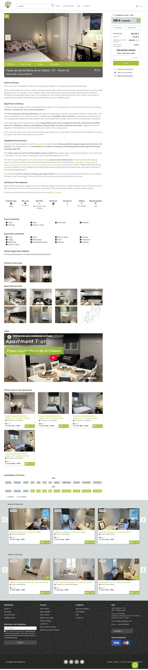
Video (40, 64)
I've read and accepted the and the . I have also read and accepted (19, 634)
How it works (44, 609)
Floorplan (54, 64)
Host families (80, 612)
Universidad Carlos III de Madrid (50, 165)
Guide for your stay (46, 618)
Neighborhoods (9, 618)
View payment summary (126, 50)
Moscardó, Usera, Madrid (19, 74)
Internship (7, 612)
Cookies (110, 662)
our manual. (56, 192)
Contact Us (86, 6)
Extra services (45, 615)
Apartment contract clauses (49, 630)
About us (7, 609)
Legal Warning (30, 631)
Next (99, 37)
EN (140, 6)
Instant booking (45, 621)
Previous (8, 37)
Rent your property (82, 609)
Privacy (116, 662)
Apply (135, 58)
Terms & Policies (126, 662)
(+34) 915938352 (123, 624)
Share (98, 70)
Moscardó (39, 144)
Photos (10, 64)
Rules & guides (45, 612)
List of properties (68, 6)
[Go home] (8, 5)
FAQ (77, 615)
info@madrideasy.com (124, 621)
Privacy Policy (14, 633)
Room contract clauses (48, 627)
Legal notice (138, 662)
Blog (78, 6)
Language (117, 631)
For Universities (9, 615)
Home (58, 6)
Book (126, 63)
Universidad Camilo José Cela (22, 165)
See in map (26, 64)
